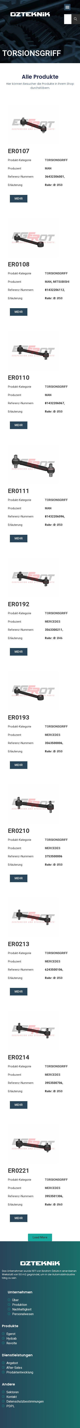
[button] (67, 7)
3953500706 (53, 1083)
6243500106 (53, 969)
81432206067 (54, 403)
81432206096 (54, 516)
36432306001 (54, 176)
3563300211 (53, 630)
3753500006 (53, 856)
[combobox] (67, 19)
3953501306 (53, 1196)
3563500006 (53, 743)
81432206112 (54, 290)
